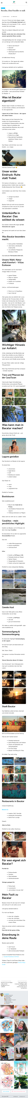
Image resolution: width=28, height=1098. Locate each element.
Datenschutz (22, 1096)
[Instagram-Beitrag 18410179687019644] (21, 1040)
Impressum (15, 1096)
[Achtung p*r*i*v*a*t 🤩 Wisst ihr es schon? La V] (7, 1082)
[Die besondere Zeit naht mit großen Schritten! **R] (7, 1068)
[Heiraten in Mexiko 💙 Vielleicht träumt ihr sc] (21, 1068)
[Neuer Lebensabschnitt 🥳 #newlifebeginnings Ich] (21, 1026)
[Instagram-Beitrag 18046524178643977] (7, 1012)
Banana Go (5, 809)
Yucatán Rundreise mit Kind (11, 956)
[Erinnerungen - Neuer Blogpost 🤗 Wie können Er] (7, 1026)
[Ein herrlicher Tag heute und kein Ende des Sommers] (21, 1082)
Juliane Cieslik (6, 16)
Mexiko (3, 8)
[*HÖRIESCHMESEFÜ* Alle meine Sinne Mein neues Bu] (7, 1054)
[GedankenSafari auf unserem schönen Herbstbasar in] (21, 1054)
